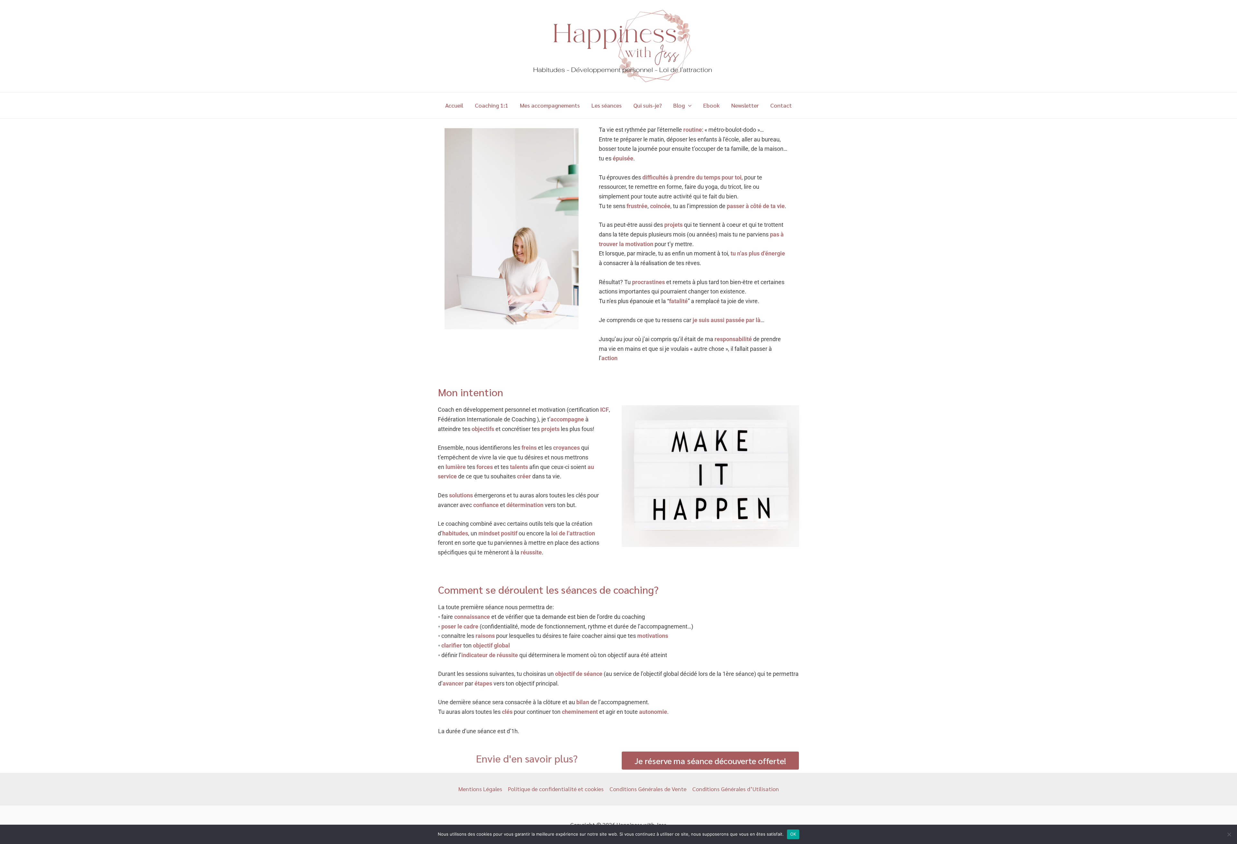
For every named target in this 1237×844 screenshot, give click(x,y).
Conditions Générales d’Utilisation (735, 788)
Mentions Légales (480, 788)
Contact (781, 105)
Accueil (454, 105)
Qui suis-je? (647, 105)
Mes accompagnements (550, 105)
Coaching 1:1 (491, 105)
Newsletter (745, 105)
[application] (688, 105)
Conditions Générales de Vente (647, 788)
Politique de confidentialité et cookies (556, 788)
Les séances (606, 105)
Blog (679, 105)
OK (793, 834)
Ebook (711, 105)
